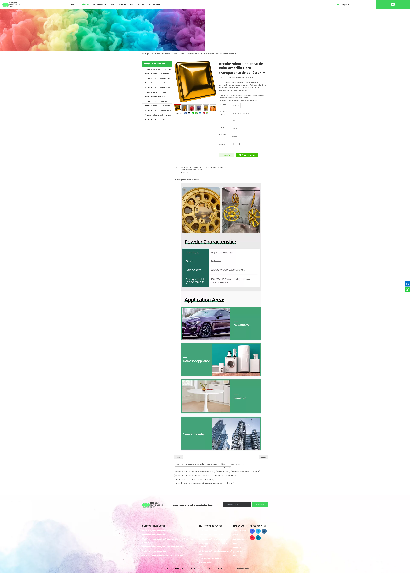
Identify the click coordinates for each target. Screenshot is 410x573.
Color (235, 543)
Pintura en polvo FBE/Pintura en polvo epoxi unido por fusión (158, 69)
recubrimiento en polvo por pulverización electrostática (194, 472)
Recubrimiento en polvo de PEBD (222, 475)
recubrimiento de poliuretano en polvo (245, 472)
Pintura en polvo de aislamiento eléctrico (158, 78)
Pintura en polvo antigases (155, 120)
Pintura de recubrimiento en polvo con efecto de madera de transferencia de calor (203, 483)
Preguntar (226, 155)
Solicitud (237, 547)
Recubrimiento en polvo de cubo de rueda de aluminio (194, 479)
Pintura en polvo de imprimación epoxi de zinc (158, 110)
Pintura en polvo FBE (208, 530)
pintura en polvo (222, 472)
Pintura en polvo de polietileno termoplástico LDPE (158, 106)
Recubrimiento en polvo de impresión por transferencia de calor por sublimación (203, 468)
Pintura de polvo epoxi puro (155, 97)
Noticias (236, 535)
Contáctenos (238, 539)
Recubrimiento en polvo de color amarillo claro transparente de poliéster (200, 464)
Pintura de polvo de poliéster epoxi (158, 83)
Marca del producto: (213, 167)
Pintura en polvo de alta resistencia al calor (158, 87)
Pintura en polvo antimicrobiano (157, 74)
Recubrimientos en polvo (238, 464)
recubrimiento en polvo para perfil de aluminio (191, 475)
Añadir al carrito (248, 155)
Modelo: (178, 167)
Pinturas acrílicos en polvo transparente (158, 115)
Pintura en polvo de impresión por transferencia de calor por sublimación (158, 101)
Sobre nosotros (239, 530)
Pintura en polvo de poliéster (155, 92)
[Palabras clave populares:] (338, 4)
